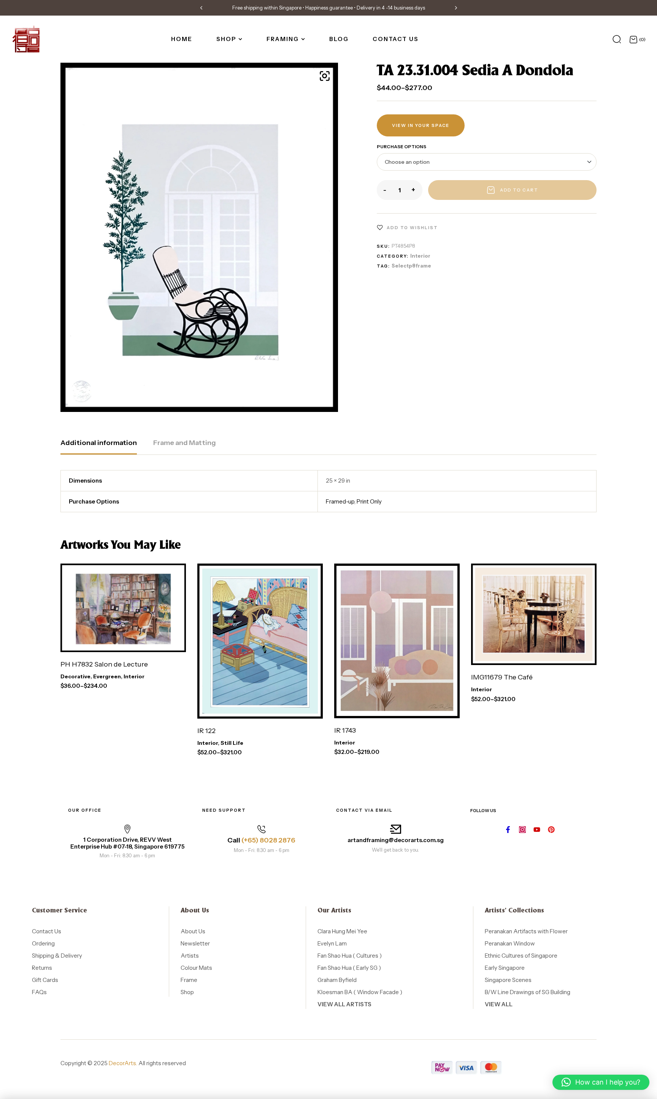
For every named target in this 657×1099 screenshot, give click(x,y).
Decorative (75, 676)
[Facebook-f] (508, 829)
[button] (201, 7)
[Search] (616, 39)
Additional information (98, 443)
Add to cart (519, 190)
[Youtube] (536, 829)
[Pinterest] (551, 829)
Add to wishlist (412, 227)
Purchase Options (401, 146)
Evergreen (107, 676)
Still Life (232, 743)
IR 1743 (345, 730)
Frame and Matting (184, 443)
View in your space (420, 125)
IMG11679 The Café (502, 677)
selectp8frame (411, 266)
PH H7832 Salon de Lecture (104, 664)
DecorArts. (123, 1063)
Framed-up (340, 501)
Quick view (172, 641)
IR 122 (206, 731)
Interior (420, 256)
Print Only (369, 501)
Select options (106, 641)
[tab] (98, 446)
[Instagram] (522, 829)
